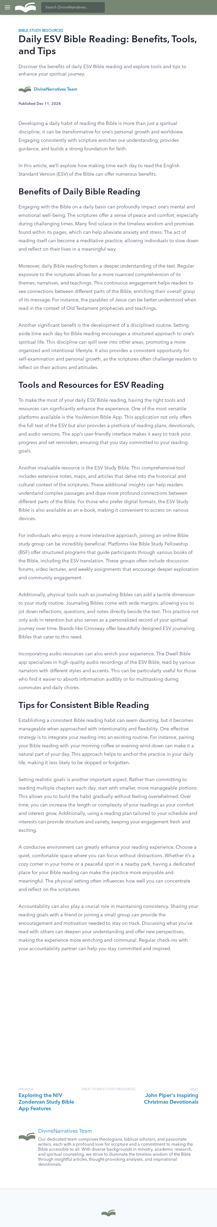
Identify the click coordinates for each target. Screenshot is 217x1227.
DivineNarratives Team (55, 89)
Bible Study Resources (41, 30)
